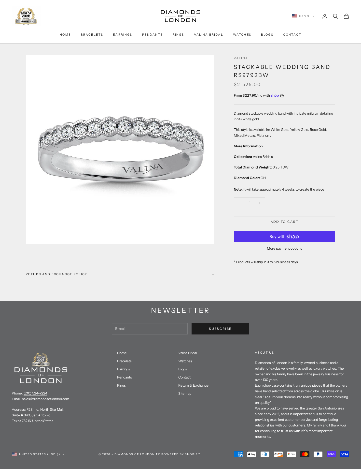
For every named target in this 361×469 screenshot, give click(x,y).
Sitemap (184, 393)
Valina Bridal (208, 34)
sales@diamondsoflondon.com (45, 399)
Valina (241, 58)
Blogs (267, 34)
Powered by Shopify (180, 454)
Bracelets (92, 34)
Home (65, 34)
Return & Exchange (193, 385)
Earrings (122, 34)
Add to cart (285, 222)
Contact (292, 34)
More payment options (284, 248)
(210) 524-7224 (35, 393)
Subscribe (220, 329)
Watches (242, 34)
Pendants (152, 34)
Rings (178, 34)
